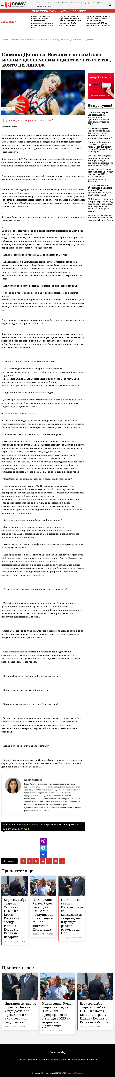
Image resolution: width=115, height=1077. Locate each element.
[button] (110, 4)
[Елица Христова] (12, 795)
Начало (5, 39)
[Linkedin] (42, 861)
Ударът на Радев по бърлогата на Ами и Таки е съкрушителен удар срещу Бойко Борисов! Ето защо (69, 20)
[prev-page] (29, 18)
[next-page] (112, 18)
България (14, 39)
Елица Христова (12, 127)
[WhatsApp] (36, 861)
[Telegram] (55, 861)
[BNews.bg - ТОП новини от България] (15, 4)
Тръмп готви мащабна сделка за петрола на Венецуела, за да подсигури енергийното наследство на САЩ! (100, 160)
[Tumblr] (49, 861)
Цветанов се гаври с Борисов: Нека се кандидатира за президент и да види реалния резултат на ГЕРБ (42, 22)
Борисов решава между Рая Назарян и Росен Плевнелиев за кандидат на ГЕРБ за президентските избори (98, 20)
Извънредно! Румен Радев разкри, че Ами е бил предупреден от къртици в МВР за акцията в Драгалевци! (42, 914)
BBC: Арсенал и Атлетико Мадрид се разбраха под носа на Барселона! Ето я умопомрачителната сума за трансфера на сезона (100, 205)
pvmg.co (80, 1073)
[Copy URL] (62, 861)
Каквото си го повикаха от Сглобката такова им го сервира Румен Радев (100, 217)
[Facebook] (23, 861)
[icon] (43, 842)
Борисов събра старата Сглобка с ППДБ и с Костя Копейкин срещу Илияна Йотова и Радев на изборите (15, 918)
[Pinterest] (30, 861)
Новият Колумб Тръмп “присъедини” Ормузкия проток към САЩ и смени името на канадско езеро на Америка (100, 175)
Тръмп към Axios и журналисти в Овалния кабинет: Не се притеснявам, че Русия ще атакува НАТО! (100, 190)
